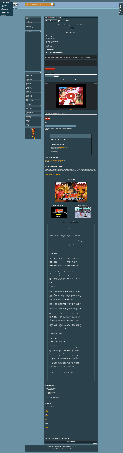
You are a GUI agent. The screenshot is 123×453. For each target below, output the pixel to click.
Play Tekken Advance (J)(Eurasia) (52, 174)
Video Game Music (29, 26)
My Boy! (46, 410)
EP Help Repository (29, 113)
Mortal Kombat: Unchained (52, 388)
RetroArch (46, 411)
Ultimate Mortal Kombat (51, 400)
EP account (56, 128)
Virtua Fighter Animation (51, 392)
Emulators (64, 446)
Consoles (2, 3)
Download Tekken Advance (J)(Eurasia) (54, 160)
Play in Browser (3, 15)
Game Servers (28, 82)
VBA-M (46, 420)
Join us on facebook (29, 78)
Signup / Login (28, 18)
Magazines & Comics (29, 109)
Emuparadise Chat (29, 75)
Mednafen (46, 415)
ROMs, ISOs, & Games (29, 23)
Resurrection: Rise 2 (51, 394)
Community (33, 0)
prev (46, 83)
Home (48, 446)
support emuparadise (62, 147)
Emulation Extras (4, 13)
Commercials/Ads (28, 104)
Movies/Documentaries (29, 100)
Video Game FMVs (29, 103)
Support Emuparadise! (29, 112)
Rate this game (49, 39)
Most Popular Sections (5, 2)
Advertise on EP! (28, 117)
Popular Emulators (14, 0)
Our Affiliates (28, 120)
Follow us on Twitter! (29, 79)
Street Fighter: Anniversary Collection (54, 396)
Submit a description (49, 69)
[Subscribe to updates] (46, 1)
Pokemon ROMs (28, 91)
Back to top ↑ (95, 443)
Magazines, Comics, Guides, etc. (31, 27)
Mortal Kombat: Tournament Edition (53, 397)
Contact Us (27, 124)
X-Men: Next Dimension (51, 398)
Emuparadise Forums (29, 74)
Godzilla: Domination (51, 389)
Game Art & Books (29, 108)
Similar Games (49, 46)
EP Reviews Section (29, 84)
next (95, 83)
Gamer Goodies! (24, 0)
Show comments (71, 441)
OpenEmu (46, 419)
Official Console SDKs (5, 12)
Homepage (27, 19)
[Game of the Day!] (121, 9)
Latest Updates (28, 21)
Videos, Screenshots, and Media (52, 41)
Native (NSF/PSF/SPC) (29, 96)
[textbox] (40, 4)
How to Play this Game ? (71, 32)
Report (71, 109)
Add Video (47, 118)
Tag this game (49, 42)
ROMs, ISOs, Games (4, 0)
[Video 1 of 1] (71, 96)
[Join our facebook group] (41, 1)
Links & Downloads (29, 76)
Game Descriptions (50, 38)
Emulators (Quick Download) (52, 47)
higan (45, 424)
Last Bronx (49, 393)
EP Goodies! (28, 125)
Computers (3, 8)
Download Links (50, 43)
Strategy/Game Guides (29, 107)
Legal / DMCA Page (71, 448)
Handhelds (3, 6)
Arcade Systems (4, 5)
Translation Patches (4, 9)
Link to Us (27, 121)
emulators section (63, 432)
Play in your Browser (50, 45)
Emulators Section (28, 25)
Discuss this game (50, 49)
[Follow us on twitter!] (43, 1)
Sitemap (51, 446)
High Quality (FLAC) (29, 95)
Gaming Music (68, 446)
